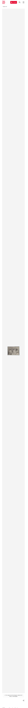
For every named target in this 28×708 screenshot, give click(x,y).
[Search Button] (19, 2)
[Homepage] (3, 2)
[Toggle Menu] (23, 2)
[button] (23, 700)
